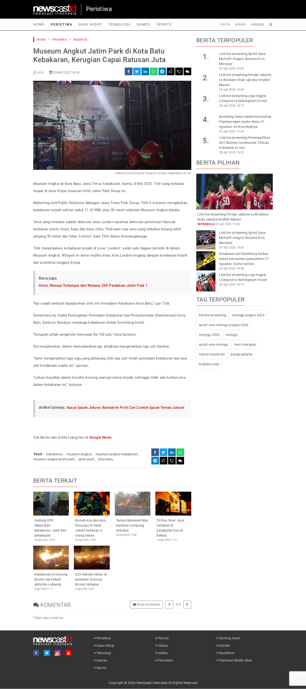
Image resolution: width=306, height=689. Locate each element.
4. (206, 119)
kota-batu (105, 459)
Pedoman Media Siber (235, 660)
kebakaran (54, 454)
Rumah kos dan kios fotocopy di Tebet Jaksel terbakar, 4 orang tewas (90, 527)
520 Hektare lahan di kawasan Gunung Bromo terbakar (91, 579)
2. (206, 78)
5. (206, 140)
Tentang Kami (229, 638)
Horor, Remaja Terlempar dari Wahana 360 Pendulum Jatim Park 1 (93, 285)
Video (240, 24)
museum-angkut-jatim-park (54, 459)
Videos (162, 645)
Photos (163, 638)
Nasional (80, 39)
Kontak (224, 645)
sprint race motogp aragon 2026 (223, 325)
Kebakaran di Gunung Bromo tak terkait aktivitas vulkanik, (51, 579)
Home (39, 24)
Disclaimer (226, 653)
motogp (232, 335)
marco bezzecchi (211, 354)
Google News (100, 437)
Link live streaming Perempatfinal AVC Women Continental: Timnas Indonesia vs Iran (244, 143)
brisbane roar (209, 364)
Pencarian (165, 660)
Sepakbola (205, 224)
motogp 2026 (209, 335)
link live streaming (212, 315)
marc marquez (245, 344)
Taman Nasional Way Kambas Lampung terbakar (132, 525)
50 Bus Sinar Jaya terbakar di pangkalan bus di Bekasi (170, 527)
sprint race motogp (213, 344)
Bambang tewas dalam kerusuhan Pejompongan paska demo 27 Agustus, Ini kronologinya (245, 122)
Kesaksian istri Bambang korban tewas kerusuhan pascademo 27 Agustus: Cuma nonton (244, 259)
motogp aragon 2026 (248, 315)
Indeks (258, 24)
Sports (164, 24)
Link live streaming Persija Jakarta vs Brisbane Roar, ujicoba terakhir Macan (245, 80)
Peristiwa (62, 24)
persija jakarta (241, 354)
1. (206, 57)
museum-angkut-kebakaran (117, 454)
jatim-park (86, 459)
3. (206, 99)
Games (143, 24)
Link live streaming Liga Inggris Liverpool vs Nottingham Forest (243, 98)
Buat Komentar (148, 604)
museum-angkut (79, 454)
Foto (225, 24)
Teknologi (119, 24)
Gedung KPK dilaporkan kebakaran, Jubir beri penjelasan (50, 527)
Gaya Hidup (90, 24)
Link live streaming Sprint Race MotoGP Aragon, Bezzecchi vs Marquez (242, 59)
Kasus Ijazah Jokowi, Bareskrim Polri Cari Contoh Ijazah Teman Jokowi (126, 407)
